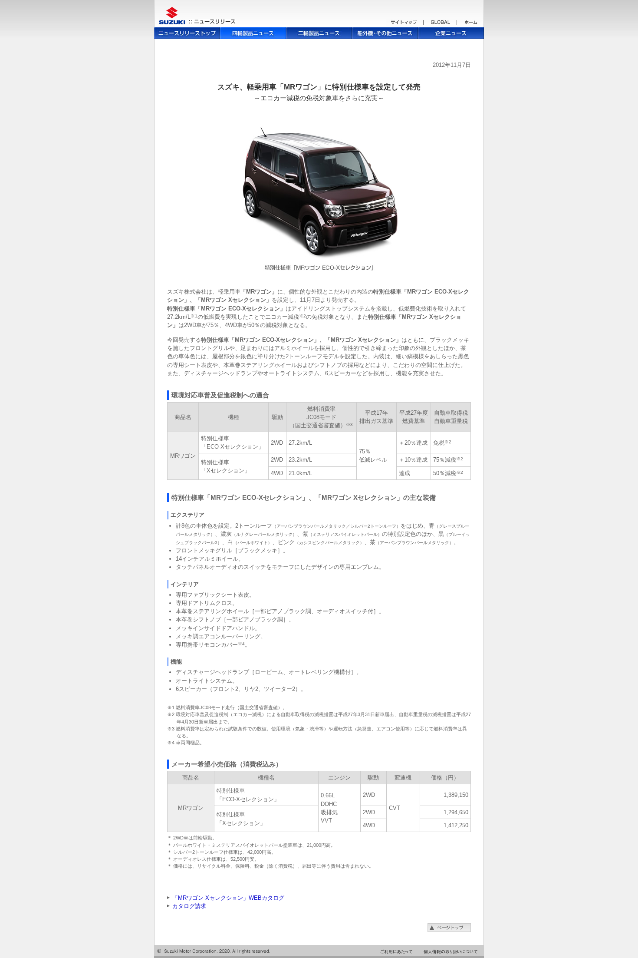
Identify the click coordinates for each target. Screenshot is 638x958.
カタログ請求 (189, 906)
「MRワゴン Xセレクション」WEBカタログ (228, 898)
